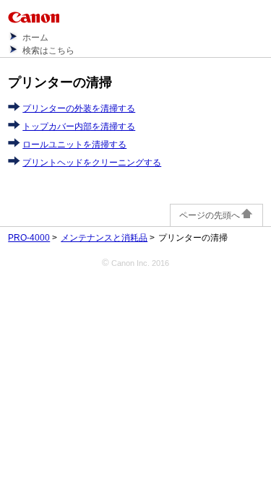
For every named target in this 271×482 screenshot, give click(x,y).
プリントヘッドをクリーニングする (91, 163)
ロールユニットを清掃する (74, 144)
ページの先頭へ (209, 215)
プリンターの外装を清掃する (78, 108)
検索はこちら (48, 51)
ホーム (35, 38)
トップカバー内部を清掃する (78, 126)
